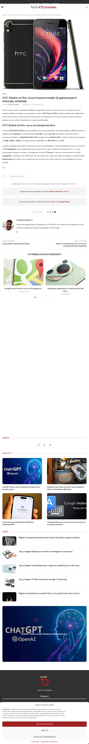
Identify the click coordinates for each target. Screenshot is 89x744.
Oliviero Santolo (13, 104)
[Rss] (47, 7)
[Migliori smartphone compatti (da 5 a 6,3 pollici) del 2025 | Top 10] (9, 596)
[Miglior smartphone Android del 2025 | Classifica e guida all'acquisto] (9, 541)
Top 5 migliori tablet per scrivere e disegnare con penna (45, 551)
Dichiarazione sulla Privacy (49, 741)
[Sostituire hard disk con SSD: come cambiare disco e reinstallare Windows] (67, 471)
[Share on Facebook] (47, 212)
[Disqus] (44, 334)
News (9, 15)
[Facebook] (41, 7)
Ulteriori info (73, 184)
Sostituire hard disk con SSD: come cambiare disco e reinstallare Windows (65, 488)
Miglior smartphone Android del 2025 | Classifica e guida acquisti (49, 538)
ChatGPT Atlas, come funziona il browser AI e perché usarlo (21, 488)
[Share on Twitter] (50, 212)
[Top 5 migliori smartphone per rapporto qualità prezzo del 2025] (9, 569)
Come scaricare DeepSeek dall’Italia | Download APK (18, 523)
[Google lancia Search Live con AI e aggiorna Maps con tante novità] (23, 272)
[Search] (87, 7)
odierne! (59, 191)
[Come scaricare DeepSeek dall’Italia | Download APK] (22, 506)
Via (3, 167)
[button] (7, 280)
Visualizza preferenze (44, 737)
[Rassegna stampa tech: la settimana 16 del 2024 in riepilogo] (65, 272)
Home (4, 15)
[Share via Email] (55, 212)
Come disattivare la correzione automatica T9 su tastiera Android (66, 523)
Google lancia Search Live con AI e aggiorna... (24, 288)
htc (5, 176)
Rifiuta (44, 730)
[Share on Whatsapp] (52, 212)
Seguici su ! (60, 201)
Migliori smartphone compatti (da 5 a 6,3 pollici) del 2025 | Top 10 (49, 593)
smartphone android (17, 176)
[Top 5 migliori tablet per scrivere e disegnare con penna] (9, 555)
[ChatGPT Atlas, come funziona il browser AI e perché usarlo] (22, 471)
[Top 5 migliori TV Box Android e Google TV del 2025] (9, 582)
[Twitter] (44, 7)
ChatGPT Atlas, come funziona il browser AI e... (44, 634)
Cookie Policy (35, 741)
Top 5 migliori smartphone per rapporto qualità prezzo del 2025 (49, 565)
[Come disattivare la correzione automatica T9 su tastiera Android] (67, 506)
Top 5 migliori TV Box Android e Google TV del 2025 (43, 579)
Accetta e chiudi (44, 724)
